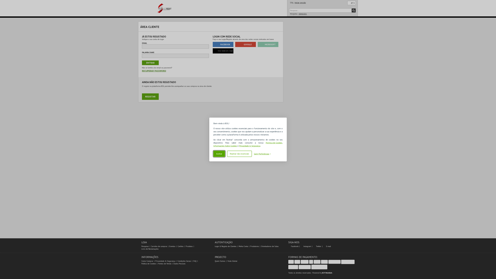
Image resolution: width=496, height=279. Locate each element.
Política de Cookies (274, 142)
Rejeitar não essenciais (239, 154)
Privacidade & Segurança (249, 146)
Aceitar (219, 154)
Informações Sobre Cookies (225, 146)
